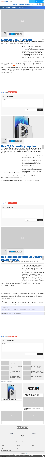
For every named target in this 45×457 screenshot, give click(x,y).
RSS (33, 429)
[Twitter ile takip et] (21, 436)
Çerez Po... (34, 433)
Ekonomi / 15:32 (27, 4)
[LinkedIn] (14, 34)
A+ (43, 39)
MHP (23, 265)
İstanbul (23, 275)
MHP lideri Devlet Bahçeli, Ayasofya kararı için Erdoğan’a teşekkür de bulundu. (19, 261)
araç (14, 65)
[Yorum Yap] (21, 34)
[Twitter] (12, 34)
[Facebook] (10, 34)
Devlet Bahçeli (33, 265)
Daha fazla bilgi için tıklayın (34, 455)
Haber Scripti (23, 453)
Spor (2, 448)
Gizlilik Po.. (34, 432)
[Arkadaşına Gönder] (16, 34)
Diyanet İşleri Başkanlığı (33, 293)
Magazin (3, 446)
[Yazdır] (18, 34)
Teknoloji (18, 445)
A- (43, 41)
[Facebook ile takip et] (19, 436)
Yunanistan (4, 307)
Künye (11, 432)
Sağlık (18, 448)
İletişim (11, 433)
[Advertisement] (9, 53)
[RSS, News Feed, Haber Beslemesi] (23, 436)
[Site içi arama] (26, 436)
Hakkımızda (11, 429)
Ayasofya (39, 265)
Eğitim (18, 446)
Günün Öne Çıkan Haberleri (6, 450)
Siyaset (3, 445)
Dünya (33, 445)
